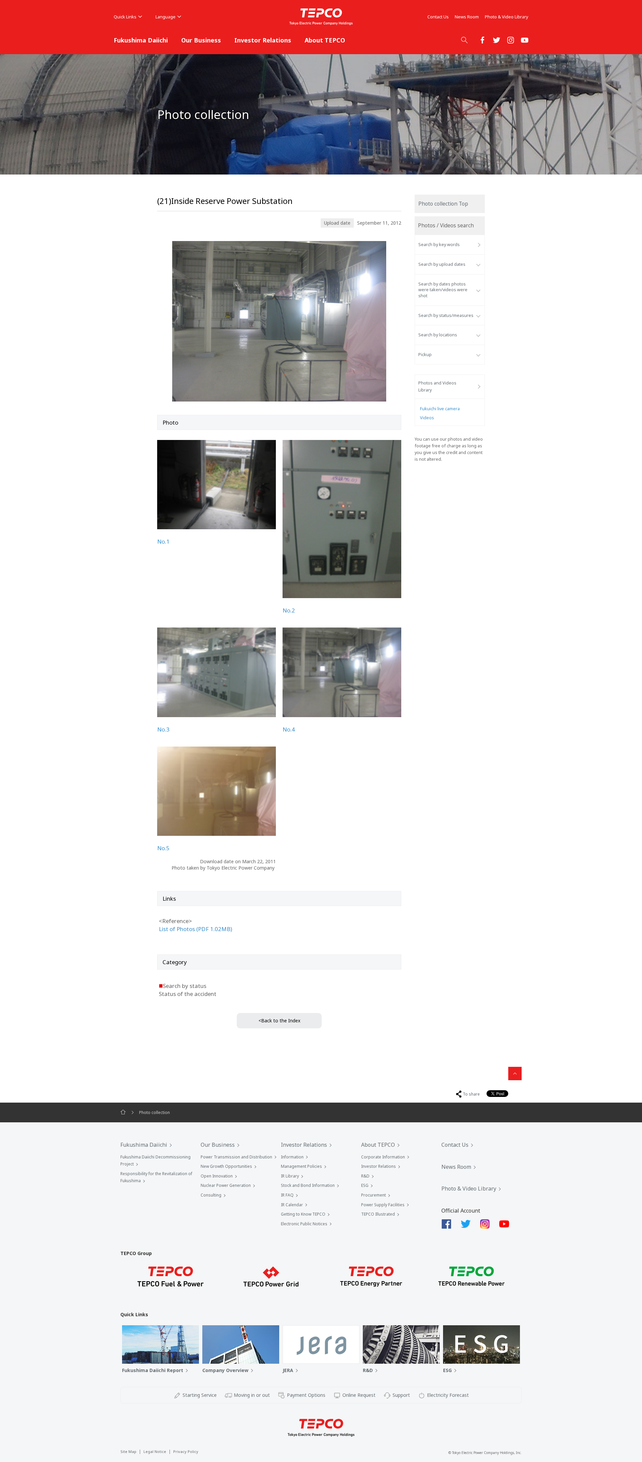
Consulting (211, 1195)
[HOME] (123, 1112)
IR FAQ (287, 1195)
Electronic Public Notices (304, 1224)
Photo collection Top (443, 203)
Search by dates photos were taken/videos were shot (442, 290)
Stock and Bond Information (308, 1185)
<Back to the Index (279, 1020)
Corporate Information (383, 1157)
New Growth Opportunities (226, 1166)
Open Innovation (217, 1176)
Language (165, 17)
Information (292, 1157)
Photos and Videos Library (437, 386)
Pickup (425, 354)
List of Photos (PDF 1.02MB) (195, 929)
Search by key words (439, 244)
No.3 (163, 729)
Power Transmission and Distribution (236, 1157)
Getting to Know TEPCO (303, 1214)
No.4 (289, 729)
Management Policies (301, 1166)
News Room (467, 17)
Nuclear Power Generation (226, 1185)
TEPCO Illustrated (378, 1214)
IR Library (290, 1176)
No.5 (163, 848)
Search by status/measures (445, 315)
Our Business (201, 40)
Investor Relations (262, 40)
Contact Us (438, 17)
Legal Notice (154, 1451)
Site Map (128, 1451)
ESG (364, 1185)
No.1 (163, 541)
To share (471, 1094)
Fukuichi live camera (440, 409)
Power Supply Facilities (383, 1205)
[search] (464, 39)
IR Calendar (292, 1205)
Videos (427, 418)
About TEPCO (325, 40)
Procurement (373, 1195)
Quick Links (125, 17)
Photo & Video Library (506, 17)
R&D (365, 1176)
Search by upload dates (441, 264)
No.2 (289, 610)
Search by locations (437, 335)
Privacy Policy (185, 1451)
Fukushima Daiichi (141, 40)
